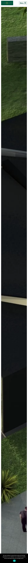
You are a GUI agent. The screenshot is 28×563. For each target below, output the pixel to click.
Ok (14, 560)
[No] (26, 558)
